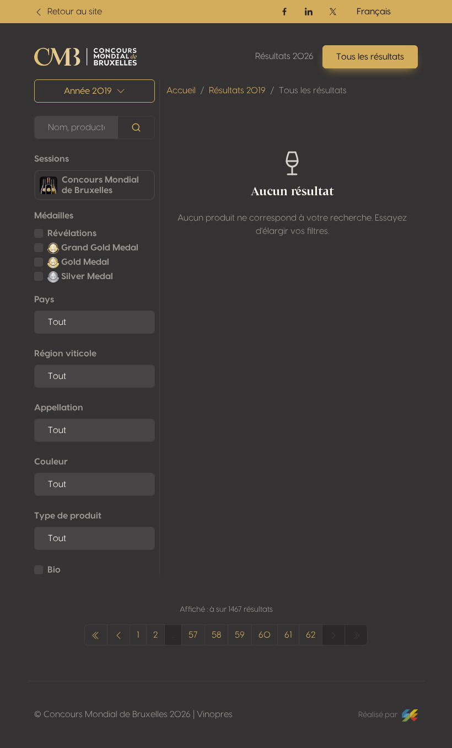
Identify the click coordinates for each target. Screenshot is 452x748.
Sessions (51, 158)
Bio (54, 569)
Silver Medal (86, 276)
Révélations (71, 233)
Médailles (53, 215)
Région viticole (65, 353)
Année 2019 (88, 91)
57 (193, 635)
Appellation (58, 407)
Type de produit (67, 515)
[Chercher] (136, 127)
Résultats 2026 (284, 56)
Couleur (51, 461)
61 (288, 635)
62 (310, 635)
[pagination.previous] (95, 634)
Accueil (181, 90)
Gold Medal (84, 262)
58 (216, 635)
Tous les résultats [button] (370, 56)
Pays (44, 299)
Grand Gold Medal (98, 247)
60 (265, 635)
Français (374, 11)
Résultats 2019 (237, 90)
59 (240, 635)
